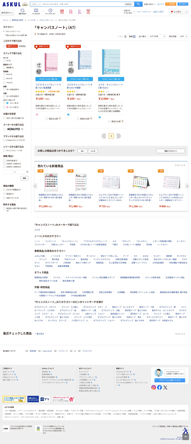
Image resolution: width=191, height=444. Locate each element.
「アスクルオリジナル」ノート (95, 241)
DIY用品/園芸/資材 (78, 296)
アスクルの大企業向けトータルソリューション (131, 384)
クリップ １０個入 (162, 314)
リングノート (50, 241)
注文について (7, 372)
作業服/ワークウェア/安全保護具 (52, 296)
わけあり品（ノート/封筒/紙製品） (94, 245)
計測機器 (121, 292)
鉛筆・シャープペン (139, 263)
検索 (138, 4)
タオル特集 (29, 414)
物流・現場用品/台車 (69, 292)
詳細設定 (128, 4)
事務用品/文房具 (17, 20)
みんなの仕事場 (121, 377)
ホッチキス (181, 256)
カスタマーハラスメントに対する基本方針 (56, 380)
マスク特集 (107, 414)
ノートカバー (162, 245)
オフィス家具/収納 (152, 277)
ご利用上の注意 (84, 383)
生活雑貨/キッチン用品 (175, 277)
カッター (157, 256)
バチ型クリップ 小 (80, 320)
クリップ (43, 259)
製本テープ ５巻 (146, 307)
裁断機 (169, 256)
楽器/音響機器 (63, 266)
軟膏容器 (33, 351)
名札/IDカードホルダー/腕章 (165, 259)
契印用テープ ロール (139, 314)
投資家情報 (46, 374)
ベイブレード (63, 351)
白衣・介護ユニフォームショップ (164, 414)
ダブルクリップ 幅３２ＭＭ (109, 317)
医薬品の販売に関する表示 (88, 391)
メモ (114, 241)
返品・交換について (9, 380)
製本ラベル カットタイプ (163, 310)
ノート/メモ (31, 20)
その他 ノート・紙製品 (132, 245)
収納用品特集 (133, 414)
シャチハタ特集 (145, 414)
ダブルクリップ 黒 (167, 307)
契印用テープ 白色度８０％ (161, 320)
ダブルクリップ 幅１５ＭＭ (57, 317)
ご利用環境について (86, 380)
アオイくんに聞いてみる (170, 380)
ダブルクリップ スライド (45, 307)
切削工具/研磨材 (105, 292)
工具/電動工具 (88, 292)
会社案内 (45, 372)
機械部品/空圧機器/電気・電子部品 (173, 292)
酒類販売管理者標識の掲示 (88, 388)
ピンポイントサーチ (48, 417)
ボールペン (91, 256)
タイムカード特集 (62, 411)
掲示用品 (55, 259)
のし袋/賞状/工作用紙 (117, 263)
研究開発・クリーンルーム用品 (142, 292)
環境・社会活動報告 (48, 377)
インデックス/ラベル (101, 259)
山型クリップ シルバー (95, 314)
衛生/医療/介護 (68, 281)
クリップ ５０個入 (70, 307)
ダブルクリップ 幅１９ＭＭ (132, 320)
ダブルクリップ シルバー (104, 320)
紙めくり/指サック (83, 263)
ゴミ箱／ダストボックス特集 (164, 411)
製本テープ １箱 (88, 310)
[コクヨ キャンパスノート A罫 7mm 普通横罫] (48, 62)
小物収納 (67, 263)
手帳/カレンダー (57, 245)
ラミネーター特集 (77, 411)
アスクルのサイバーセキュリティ (53, 383)
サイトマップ (83, 372)
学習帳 (72, 245)
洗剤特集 (8, 414)
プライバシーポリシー (87, 377)
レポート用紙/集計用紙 (162, 241)
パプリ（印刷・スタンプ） (124, 374)
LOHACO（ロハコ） (122, 372)
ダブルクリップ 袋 (68, 310)
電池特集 (50, 411)
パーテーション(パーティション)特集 (118, 411)
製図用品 (100, 263)
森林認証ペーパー (117, 314)
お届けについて (8, 374)
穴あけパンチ (69, 259)
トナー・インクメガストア (27, 411)
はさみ (145, 256)
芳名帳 (149, 245)
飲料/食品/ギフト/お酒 (48, 281)
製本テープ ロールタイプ (123, 307)
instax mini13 (47, 351)
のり (135, 256)
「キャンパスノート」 (46, 20)
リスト (121, 36)
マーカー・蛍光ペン (73, 256)
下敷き (115, 245)
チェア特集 (138, 411)
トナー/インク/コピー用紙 (76, 277)
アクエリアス (87, 351)
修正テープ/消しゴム (109, 256)
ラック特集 (148, 411)
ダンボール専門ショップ (44, 414)
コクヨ (37, 230)
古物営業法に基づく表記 (87, 385)
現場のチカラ (59, 414)
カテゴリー (6, 13)
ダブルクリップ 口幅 (110, 310)
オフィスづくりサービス (29, 417)
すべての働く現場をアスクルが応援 (88, 414)
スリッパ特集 (18, 414)
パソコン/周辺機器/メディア (103, 277)
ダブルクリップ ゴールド (69, 314)
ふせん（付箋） (39, 256)
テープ (126, 256)
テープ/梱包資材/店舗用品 (44, 292)
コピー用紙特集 (10, 411)
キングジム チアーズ (57, 320)
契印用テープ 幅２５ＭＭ (136, 310)
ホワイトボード (51, 263)
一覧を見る (39, 334)
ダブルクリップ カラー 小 (95, 307)
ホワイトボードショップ (94, 411)
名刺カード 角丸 (134, 317)
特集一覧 (60, 417)
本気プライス (43, 46)
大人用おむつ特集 (119, 414)
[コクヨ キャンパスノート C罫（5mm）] (111, 62)
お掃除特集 (181, 411)
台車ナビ (70, 414)
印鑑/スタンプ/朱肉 (140, 259)
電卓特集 (41, 411)
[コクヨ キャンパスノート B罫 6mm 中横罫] (80, 62)
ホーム (5, 20)
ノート (37, 241)
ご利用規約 (83, 374)
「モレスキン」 (141, 241)
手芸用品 (48, 266)
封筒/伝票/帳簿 (121, 259)
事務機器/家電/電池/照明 (130, 277)
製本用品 (84, 259)
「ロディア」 (126, 241)
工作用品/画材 (158, 263)
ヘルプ (161, 4)
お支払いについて (9, 377)
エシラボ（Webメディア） (124, 380)
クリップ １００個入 (83, 317)
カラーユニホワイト (155, 317)
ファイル (56, 277)
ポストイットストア (12, 417)
